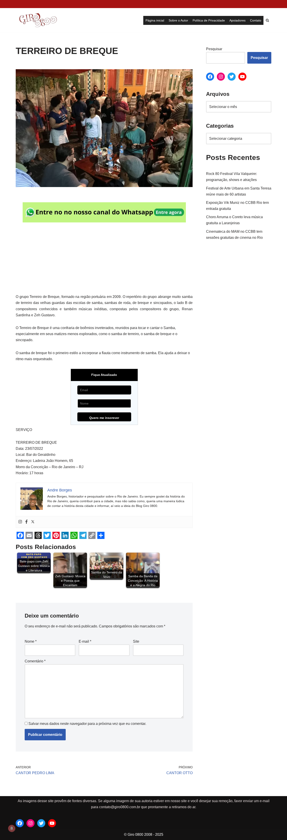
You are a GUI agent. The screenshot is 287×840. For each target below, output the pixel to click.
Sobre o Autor (178, 20)
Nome (31, 641)
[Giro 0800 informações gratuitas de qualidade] (38, 20)
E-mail (85, 641)
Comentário (35, 661)
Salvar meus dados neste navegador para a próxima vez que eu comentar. (87, 724)
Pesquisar (214, 49)
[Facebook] (26, 522)
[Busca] (267, 20)
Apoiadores (237, 20)
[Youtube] (242, 77)
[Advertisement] (104, 260)
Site (136, 641)
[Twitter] (33, 522)
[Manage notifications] (11, 828)
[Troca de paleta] (18, 4)
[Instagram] (20, 522)
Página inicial (155, 20)
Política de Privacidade (209, 20)
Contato (255, 20)
